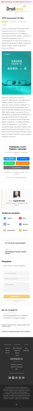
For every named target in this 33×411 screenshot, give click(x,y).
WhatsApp (10, 163)
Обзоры (8, 350)
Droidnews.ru (16, 358)
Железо (8, 353)
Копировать (18, 167)
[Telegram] (9, 377)
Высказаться (16, 296)
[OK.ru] (20, 377)
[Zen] (13, 377)
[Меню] (2, 2)
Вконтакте (24, 158)
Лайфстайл (26, 350)
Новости (4, 21)
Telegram (27, 1)
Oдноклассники (22, 163)
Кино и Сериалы (17, 348)
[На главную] (16, 7)
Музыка (17, 353)
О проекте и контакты (16, 364)
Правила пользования (17, 367)
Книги (17, 355)
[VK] (23, 377)
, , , (16, 331)
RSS (16, 369)
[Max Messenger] (16, 377)
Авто (26, 348)
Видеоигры (17, 350)
